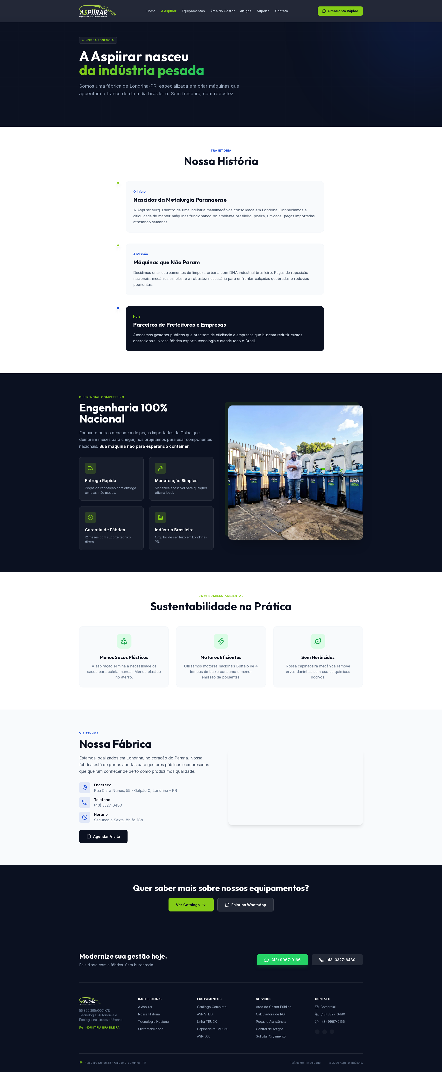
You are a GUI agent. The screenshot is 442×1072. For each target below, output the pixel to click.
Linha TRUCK (207, 1021)
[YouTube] (332, 1031)
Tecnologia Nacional (153, 1021)
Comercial (328, 1007)
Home (151, 11)
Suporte (263, 11)
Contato (281, 11)
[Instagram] (317, 1031)
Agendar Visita (106, 836)
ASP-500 (203, 1036)
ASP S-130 (205, 1014)
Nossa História (149, 1014)
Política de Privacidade (305, 1062)
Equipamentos (193, 11)
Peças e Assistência (271, 1021)
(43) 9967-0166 (286, 959)
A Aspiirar (168, 11)
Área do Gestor (222, 11)
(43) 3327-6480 (340, 959)
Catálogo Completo (212, 1007)
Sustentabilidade (150, 1029)
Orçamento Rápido (343, 11)
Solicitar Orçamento (271, 1036)
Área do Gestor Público (273, 1007)
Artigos (245, 11)
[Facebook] (324, 1031)
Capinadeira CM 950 (212, 1029)
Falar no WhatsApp (248, 904)
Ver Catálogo (188, 904)
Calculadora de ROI (270, 1014)
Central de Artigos (269, 1029)
